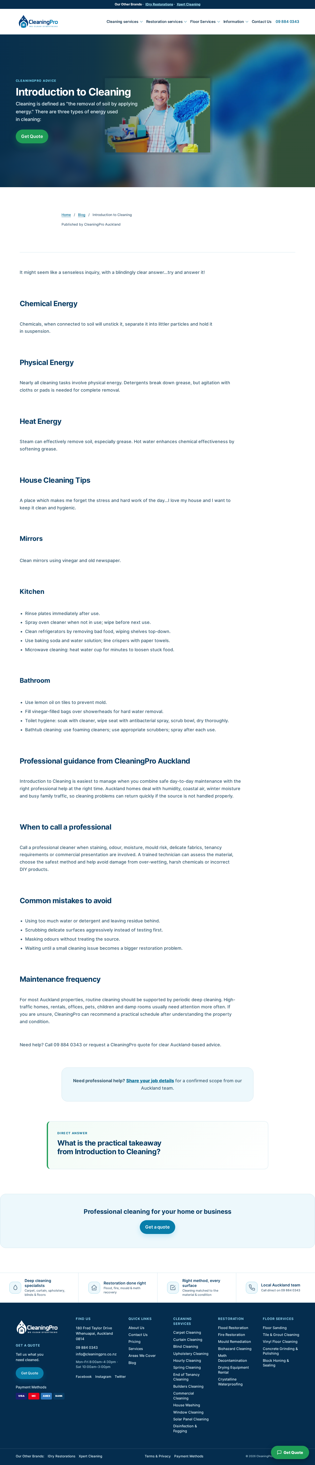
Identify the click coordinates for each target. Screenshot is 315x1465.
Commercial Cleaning (183, 1395)
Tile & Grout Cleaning (281, 1334)
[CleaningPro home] (38, 21)
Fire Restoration (231, 1334)
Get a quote (157, 1227)
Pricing (134, 1341)
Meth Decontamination (232, 1357)
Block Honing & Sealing (276, 1362)
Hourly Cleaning (187, 1360)
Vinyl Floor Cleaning (280, 1341)
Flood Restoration (233, 1328)
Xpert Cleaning (188, 4)
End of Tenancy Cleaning (186, 1376)
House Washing (186, 1405)
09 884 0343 (287, 21)
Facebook (84, 1377)
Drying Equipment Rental (233, 1369)
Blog (81, 215)
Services (135, 1349)
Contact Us (261, 21)
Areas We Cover (142, 1355)
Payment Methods (31, 1387)
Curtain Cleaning (187, 1339)
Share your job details (150, 1080)
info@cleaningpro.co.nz (96, 1354)
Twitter (120, 1377)
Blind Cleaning (185, 1346)
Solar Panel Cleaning (191, 1419)
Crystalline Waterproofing (230, 1381)
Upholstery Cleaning (190, 1353)
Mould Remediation (234, 1341)
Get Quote (32, 136)
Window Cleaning (188, 1412)
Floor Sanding (275, 1328)
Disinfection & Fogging (185, 1428)
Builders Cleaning (188, 1386)
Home (66, 215)
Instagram (103, 1377)
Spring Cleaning (187, 1367)
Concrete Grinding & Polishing (280, 1351)
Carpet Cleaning (187, 1332)
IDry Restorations (159, 4)
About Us (136, 1328)
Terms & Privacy (158, 1456)
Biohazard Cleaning (235, 1349)
